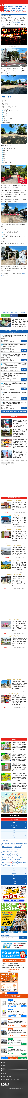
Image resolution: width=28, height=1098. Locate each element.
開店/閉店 (18, 11)
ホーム (3, 1062)
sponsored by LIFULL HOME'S (14, 996)
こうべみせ (9, 464)
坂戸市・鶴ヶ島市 (6, 857)
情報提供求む (5, 1068)
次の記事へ (22, 312)
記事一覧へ (14, 312)
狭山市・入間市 (22, 862)
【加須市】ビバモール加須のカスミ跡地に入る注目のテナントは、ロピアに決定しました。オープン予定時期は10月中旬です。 (19, 521)
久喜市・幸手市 (18, 846)
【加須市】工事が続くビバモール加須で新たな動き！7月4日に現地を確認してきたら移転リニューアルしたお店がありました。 (19, 551)
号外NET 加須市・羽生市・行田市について (10, 1079)
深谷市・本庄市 (10, 865)
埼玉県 (11, 15)
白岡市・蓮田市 (5, 849)
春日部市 (13, 849)
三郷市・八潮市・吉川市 (7, 851)
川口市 (13, 857)
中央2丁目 (3, 462)
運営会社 (4, 1065)
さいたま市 (15, 840)
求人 (13, 11)
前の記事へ (6, 312)
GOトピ (2, 11)
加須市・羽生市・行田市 (7, 846)
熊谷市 (16, 851)
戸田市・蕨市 (19, 857)
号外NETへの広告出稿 (6, 1070)
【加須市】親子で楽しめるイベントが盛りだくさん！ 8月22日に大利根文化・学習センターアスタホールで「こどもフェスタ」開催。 (19, 777)
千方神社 (8, 462)
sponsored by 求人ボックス (14, 332)
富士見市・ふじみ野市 (6, 859)
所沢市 (15, 862)
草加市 (23, 849)
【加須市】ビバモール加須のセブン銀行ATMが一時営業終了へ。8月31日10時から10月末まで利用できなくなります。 (19, 767)
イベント (3, 464)
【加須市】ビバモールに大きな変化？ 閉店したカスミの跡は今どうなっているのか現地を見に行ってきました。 (19, 506)
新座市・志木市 (17, 859)
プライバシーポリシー (6, 1076)
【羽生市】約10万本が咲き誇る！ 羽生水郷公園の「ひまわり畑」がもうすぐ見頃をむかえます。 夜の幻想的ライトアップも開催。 (19, 566)
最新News (8, 11)
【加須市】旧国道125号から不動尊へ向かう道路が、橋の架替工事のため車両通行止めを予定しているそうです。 (19, 641)
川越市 (3, 865)
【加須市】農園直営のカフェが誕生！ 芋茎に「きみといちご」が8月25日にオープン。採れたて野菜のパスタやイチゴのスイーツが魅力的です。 (19, 757)
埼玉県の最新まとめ (6, 840)
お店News (24, 11)
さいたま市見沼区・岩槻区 (7, 843)
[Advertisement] (14, 482)
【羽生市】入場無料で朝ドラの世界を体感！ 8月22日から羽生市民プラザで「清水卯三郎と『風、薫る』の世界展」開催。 (19, 787)
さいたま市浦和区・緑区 (20, 843)
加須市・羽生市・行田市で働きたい (13, 330)
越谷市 (18, 849)
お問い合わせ (5, 1073)
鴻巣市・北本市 (5, 854)
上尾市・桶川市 (14, 854)
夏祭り (12, 462)
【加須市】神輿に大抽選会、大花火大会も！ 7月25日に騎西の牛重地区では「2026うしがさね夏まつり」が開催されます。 (19, 685)
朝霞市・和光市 (7, 862)
